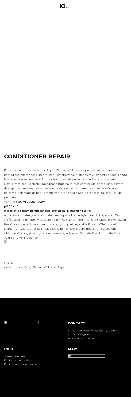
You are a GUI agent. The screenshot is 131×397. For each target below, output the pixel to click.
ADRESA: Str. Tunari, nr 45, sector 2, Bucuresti (93, 330)
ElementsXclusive (44, 267)
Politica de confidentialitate (19, 360)
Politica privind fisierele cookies (21, 364)
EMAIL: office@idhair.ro (81, 334)
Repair (62, 267)
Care (27, 267)
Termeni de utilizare (15, 356)
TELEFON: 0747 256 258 (81, 338)
